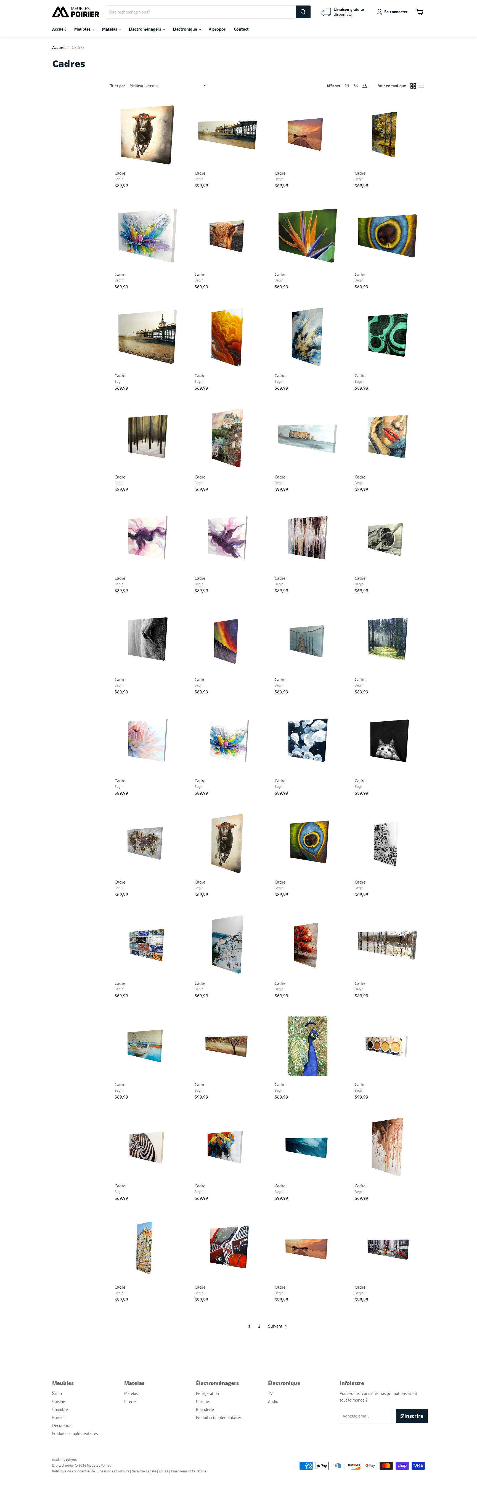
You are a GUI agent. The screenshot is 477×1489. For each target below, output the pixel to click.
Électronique (185, 29)
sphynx (71, 1459)
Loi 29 (163, 1471)
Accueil (59, 29)
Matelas (110, 29)
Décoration (61, 1425)
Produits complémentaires (75, 1433)
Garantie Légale (144, 1471)
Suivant (275, 1326)
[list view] (421, 86)
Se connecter (395, 11)
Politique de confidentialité (73, 1471)
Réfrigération (207, 1393)
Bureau (58, 1417)
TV (270, 1393)
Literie (130, 1401)
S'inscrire (411, 1416)
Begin (119, 179)
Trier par (117, 85)
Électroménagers (145, 29)
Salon (57, 1393)
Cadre (120, 173)
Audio (273, 1401)
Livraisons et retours (113, 1471)
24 (347, 85)
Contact (241, 29)
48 (364, 85)
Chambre (60, 1409)
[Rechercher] (303, 12)
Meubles (83, 29)
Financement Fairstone (188, 1471)
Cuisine (58, 1401)
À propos (217, 29)
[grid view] (413, 86)
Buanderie (205, 1409)
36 (356, 85)
